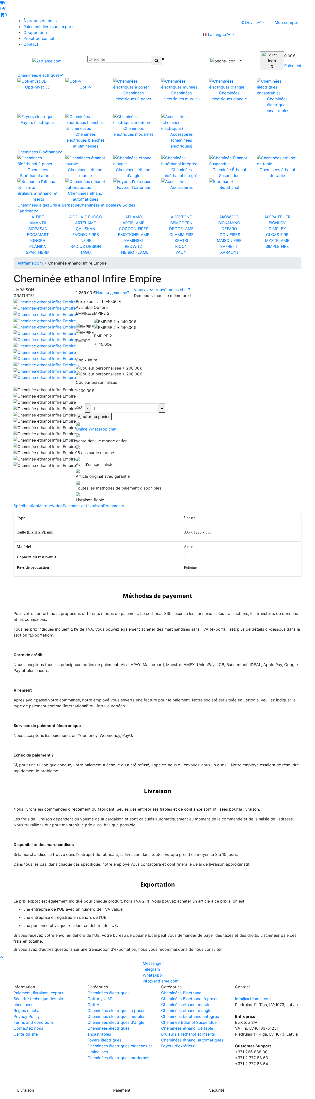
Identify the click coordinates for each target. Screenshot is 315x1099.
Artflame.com (30, 263)
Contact (30, 44)
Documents (113, 505)
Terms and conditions (34, 1022)
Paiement (292, 65)
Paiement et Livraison (83, 505)
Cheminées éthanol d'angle (186, 1010)
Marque (45, 505)
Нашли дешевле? (112, 292)
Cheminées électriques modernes (118, 1057)
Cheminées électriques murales (116, 1016)
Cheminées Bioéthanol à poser (189, 998)
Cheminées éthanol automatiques (192, 1040)
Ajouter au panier (94, 416)
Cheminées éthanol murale (185, 1004)
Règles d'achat (27, 1010)
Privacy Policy (27, 1016)
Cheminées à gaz (33, 205)
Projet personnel (38, 38)
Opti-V (93, 1004)
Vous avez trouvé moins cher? (162, 289)
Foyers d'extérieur (178, 1045)
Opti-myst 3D (100, 998)
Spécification (26, 505)
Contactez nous (28, 1028)
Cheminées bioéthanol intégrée (190, 1016)
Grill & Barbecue (64, 205)
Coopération (35, 32)
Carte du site (26, 1034)
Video (57, 505)
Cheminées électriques (38, 75)
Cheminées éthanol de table (187, 1028)
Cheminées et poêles (98, 205)
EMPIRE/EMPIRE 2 (93, 313)
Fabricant (26, 210)
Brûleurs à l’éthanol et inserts (188, 1034)
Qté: (79, 407)
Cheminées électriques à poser (116, 1010)
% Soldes (126, 205)
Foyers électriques (104, 1040)
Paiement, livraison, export (48, 26)
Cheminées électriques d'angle (115, 1022)
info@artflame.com (253, 998)
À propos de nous (40, 20)
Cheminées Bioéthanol (38, 151)
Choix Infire (86, 359)
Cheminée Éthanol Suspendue (189, 1022)
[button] (284, 34)
